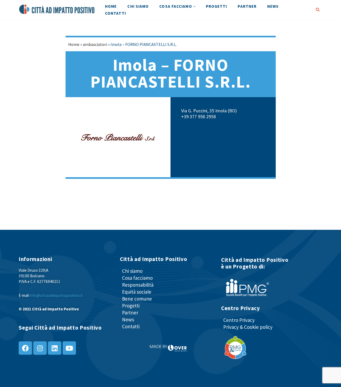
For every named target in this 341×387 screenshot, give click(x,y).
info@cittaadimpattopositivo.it (56, 295)
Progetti (216, 6)
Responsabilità (137, 285)
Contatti (115, 13)
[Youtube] (69, 348)
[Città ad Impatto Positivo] (57, 9)
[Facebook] (25, 348)
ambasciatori (95, 44)
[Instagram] (40, 348)
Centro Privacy (239, 320)
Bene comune (137, 298)
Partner (247, 6)
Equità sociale (136, 292)
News (273, 6)
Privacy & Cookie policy (248, 327)
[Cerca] (318, 9)
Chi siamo (138, 6)
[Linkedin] (54, 348)
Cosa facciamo (137, 278)
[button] (194, 6)
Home (111, 6)
